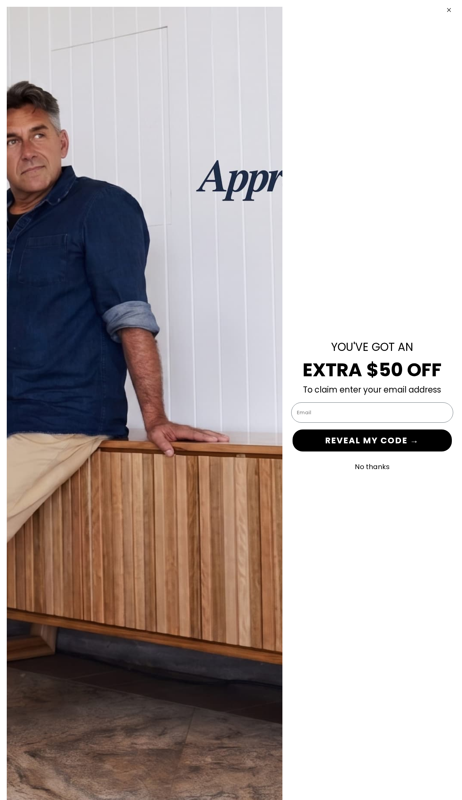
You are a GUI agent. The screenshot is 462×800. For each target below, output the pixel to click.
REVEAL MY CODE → (372, 440)
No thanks (372, 466)
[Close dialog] (448, 9)
